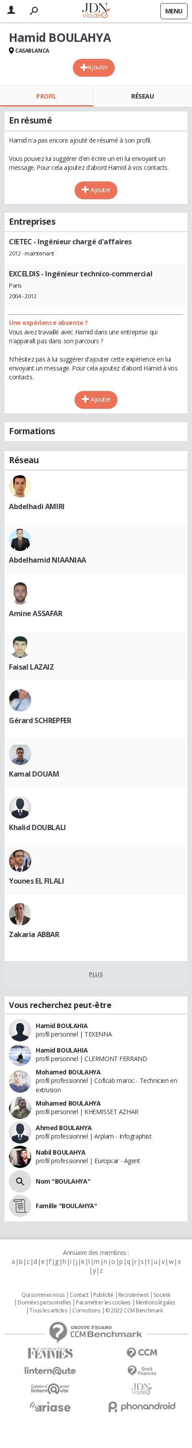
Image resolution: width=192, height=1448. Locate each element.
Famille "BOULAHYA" (66, 1205)
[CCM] (142, 1353)
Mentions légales (155, 1303)
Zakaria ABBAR (34, 934)
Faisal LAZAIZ (31, 667)
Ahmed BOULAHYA (64, 1127)
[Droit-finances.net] (142, 1371)
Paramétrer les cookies (103, 1303)
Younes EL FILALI (36, 881)
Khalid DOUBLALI (37, 827)
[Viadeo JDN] (142, 1389)
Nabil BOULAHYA (60, 1152)
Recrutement (133, 1295)
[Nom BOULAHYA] (20, 1181)
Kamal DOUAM (34, 774)
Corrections (86, 1311)
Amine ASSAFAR (36, 613)
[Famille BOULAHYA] (20, 1206)
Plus (96, 974)
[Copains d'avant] (50, 1389)
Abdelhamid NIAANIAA (47, 560)
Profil (46, 96)
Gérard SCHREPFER (40, 720)
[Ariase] (50, 1406)
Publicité (103, 1295)
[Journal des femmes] (50, 1353)
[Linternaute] (50, 1371)
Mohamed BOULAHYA (68, 1072)
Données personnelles (44, 1303)
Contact (79, 1295)
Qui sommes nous (43, 1295)
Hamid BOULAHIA (62, 1025)
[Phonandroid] (142, 1406)
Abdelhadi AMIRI (37, 506)
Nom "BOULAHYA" (63, 1181)
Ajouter (98, 67)
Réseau (142, 96)
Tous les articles (48, 1311)
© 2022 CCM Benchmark (134, 1311)
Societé (162, 1295)
